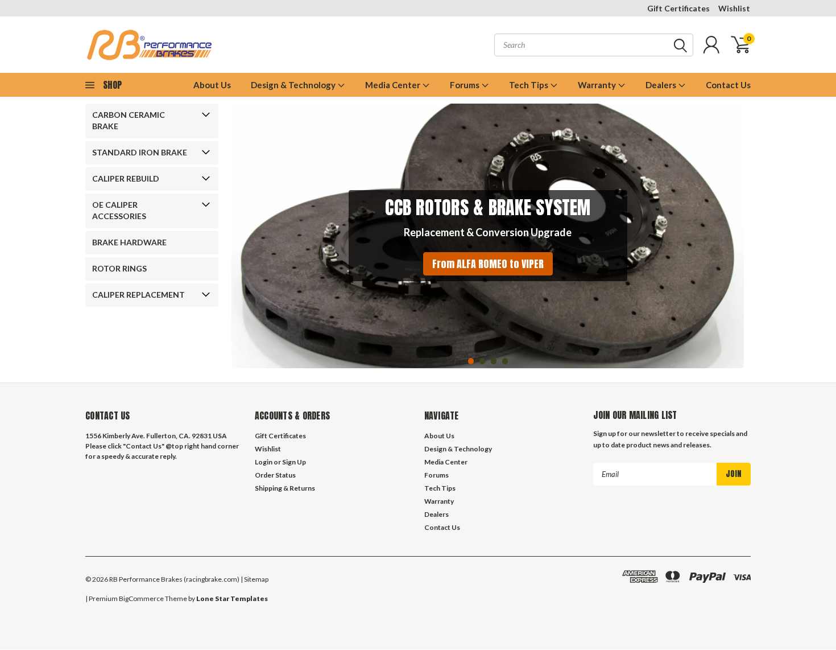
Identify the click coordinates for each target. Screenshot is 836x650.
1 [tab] (471, 361)
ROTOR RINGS (119, 268)
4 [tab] (505, 361)
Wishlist (734, 8)
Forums (465, 85)
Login (263, 462)
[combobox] (593, 45)
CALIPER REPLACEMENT (138, 294)
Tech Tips (529, 85)
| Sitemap (254, 579)
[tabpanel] (487, 236)
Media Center (393, 85)
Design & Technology (294, 85)
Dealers (661, 85)
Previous (242, 227)
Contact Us (728, 85)
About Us (212, 85)
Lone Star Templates (232, 598)
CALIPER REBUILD (125, 178)
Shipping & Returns (285, 488)
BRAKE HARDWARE (129, 242)
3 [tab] (494, 361)
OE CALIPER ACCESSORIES (119, 210)
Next (732, 227)
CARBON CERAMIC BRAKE (128, 120)
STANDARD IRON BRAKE (139, 152)
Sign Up (294, 462)
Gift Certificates (678, 8)
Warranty (598, 85)
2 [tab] (482, 361)
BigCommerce (141, 598)
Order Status (275, 475)
